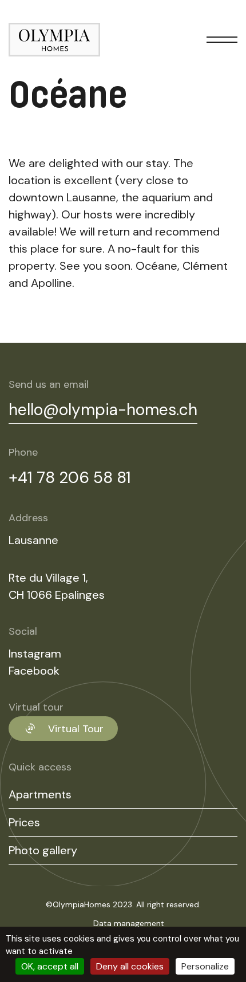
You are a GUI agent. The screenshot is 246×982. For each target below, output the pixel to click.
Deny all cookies (130, 966)
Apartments (40, 794)
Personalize (205, 966)
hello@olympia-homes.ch (103, 409)
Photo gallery (43, 850)
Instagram (35, 653)
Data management (128, 923)
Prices (24, 822)
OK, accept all (49, 966)
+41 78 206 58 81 (70, 477)
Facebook (34, 670)
